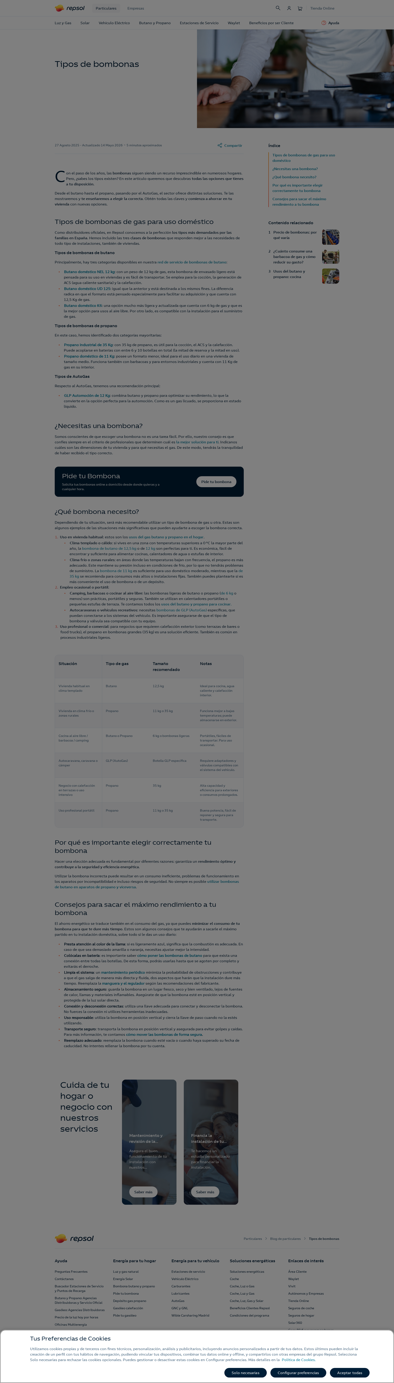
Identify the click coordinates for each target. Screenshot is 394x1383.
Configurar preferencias (298, 1372)
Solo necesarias (245, 1372)
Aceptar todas (349, 1372)
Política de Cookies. (299, 1359)
